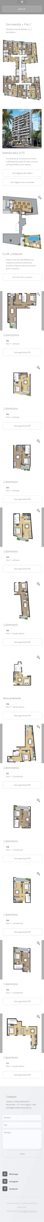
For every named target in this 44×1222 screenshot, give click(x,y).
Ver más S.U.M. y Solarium (22, 277)
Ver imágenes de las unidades (22, 182)
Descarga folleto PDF (22, 352)
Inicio (22, 9)
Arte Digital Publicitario (28, 1211)
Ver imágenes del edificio (22, 173)
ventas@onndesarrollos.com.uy (18, 1107)
